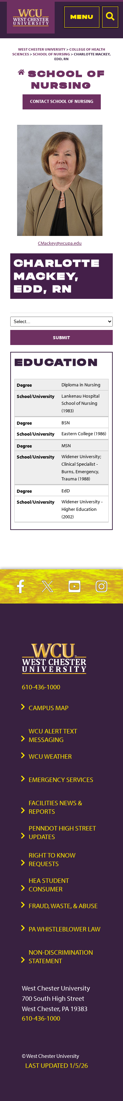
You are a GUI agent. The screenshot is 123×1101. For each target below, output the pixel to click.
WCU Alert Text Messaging (53, 735)
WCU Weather (50, 756)
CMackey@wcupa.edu (60, 243)
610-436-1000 (41, 686)
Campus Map (49, 707)
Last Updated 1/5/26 (56, 1065)
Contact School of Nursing (61, 101)
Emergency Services (61, 779)
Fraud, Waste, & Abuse (63, 905)
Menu (81, 17)
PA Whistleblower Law (64, 929)
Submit (61, 337)
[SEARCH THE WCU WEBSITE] (110, 17)
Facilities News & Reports (55, 806)
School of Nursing (51, 54)
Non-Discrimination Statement (61, 956)
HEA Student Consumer (49, 884)
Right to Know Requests (52, 859)
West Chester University (42, 49)
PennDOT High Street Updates (62, 832)
